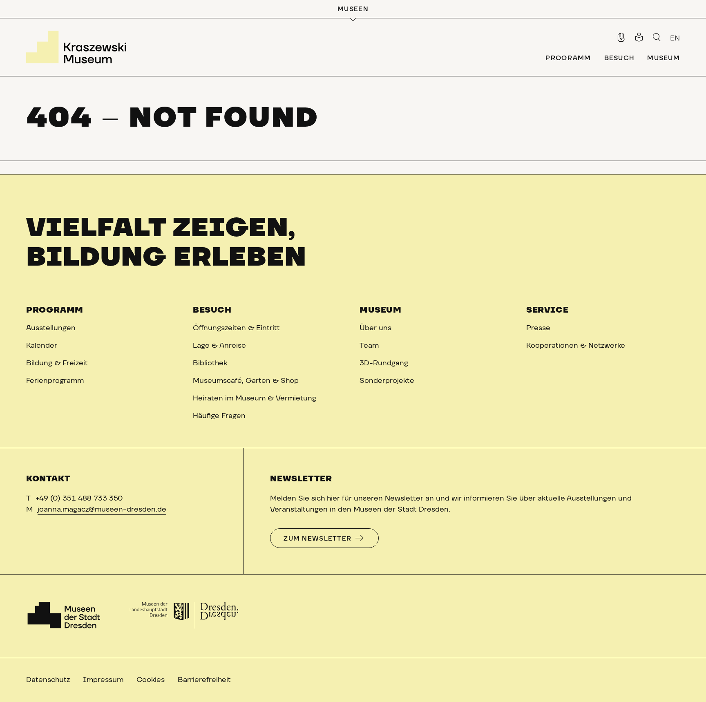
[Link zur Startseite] (79, 47)
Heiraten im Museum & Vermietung (254, 398)
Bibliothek (210, 363)
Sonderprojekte (387, 381)
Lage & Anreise (219, 345)
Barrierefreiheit (204, 680)
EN (675, 38)
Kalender (41, 345)
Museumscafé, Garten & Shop (246, 381)
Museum (381, 310)
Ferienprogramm (55, 381)
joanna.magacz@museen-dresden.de (102, 509)
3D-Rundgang (384, 363)
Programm (54, 310)
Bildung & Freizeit (57, 363)
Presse (538, 328)
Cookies (150, 680)
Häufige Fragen (219, 416)
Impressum (103, 680)
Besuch (212, 310)
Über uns (375, 328)
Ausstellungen (51, 328)
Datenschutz (48, 680)
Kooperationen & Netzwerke (575, 345)
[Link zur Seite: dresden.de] (184, 616)
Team (369, 345)
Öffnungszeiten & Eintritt (236, 328)
